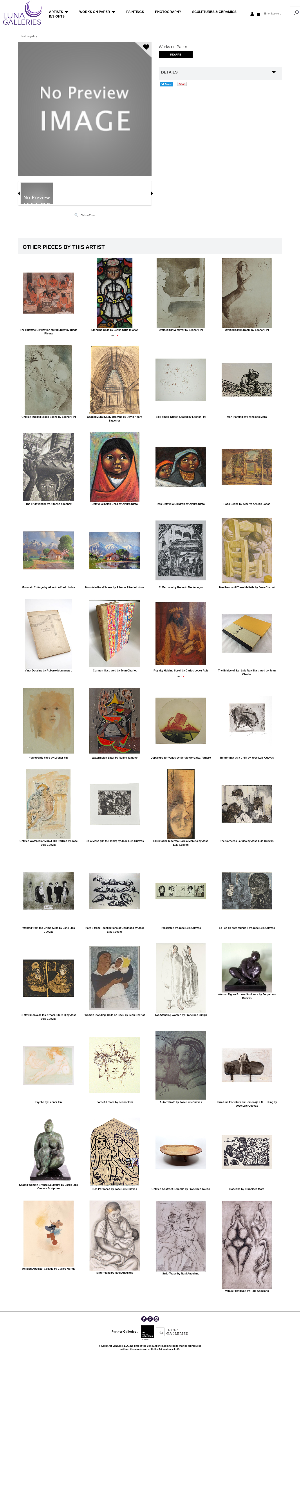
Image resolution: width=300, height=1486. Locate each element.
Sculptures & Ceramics (214, 12)
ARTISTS (56, 12)
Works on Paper (94, 12)
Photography (168, 12)
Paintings (135, 12)
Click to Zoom (88, 215)
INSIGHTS (57, 16)
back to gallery (29, 36)
